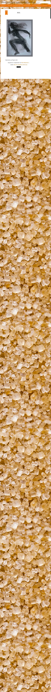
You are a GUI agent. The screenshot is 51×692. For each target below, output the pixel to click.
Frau (17, 64)
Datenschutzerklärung (36, 5)
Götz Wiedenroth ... (25, 62)
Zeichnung (25, 64)
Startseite (10, 5)
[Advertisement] (39, 31)
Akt (14, 64)
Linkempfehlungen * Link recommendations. (22, 5)
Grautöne (20, 64)
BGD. (18, 13)
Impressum (44, 5)
